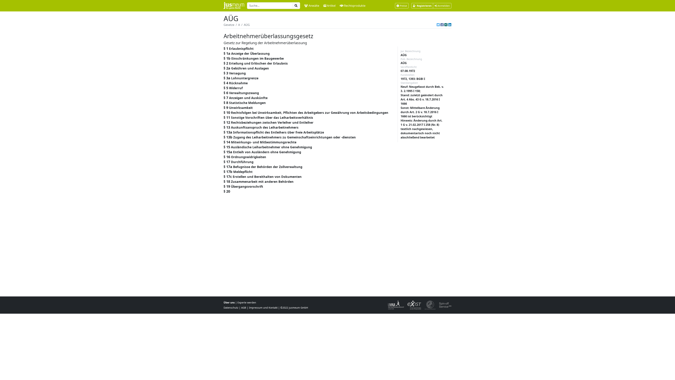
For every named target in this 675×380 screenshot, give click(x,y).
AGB (243, 307)
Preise (403, 5)
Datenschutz (231, 307)
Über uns (229, 302)
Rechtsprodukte (354, 6)
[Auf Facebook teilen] (442, 25)
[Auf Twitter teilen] (438, 25)
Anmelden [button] (443, 5)
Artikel (331, 6)
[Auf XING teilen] (446, 25)
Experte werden (246, 302)
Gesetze (229, 25)
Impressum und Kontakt (263, 307)
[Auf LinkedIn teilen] (449, 25)
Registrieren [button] (424, 5)
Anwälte (313, 6)
